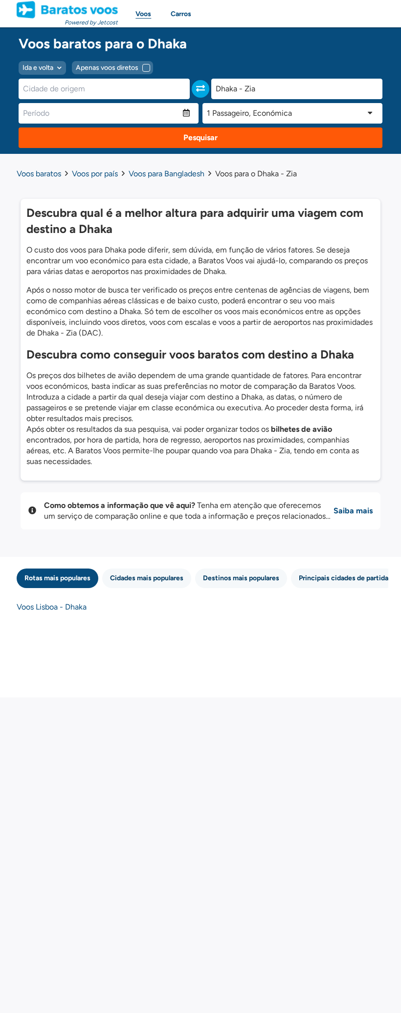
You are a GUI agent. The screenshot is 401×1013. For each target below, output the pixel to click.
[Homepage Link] (67, 10)
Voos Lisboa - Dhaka (52, 607)
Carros (181, 14)
